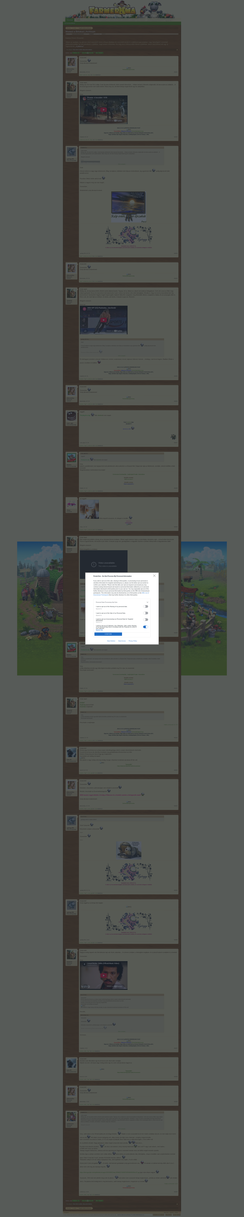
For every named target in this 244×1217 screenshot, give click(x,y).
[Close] (155, 576)
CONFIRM (108, 634)
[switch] (145, 606)
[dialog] (122, 609)
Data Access (122, 641)
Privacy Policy (133, 641)
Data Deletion (111, 641)
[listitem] (122, 602)
